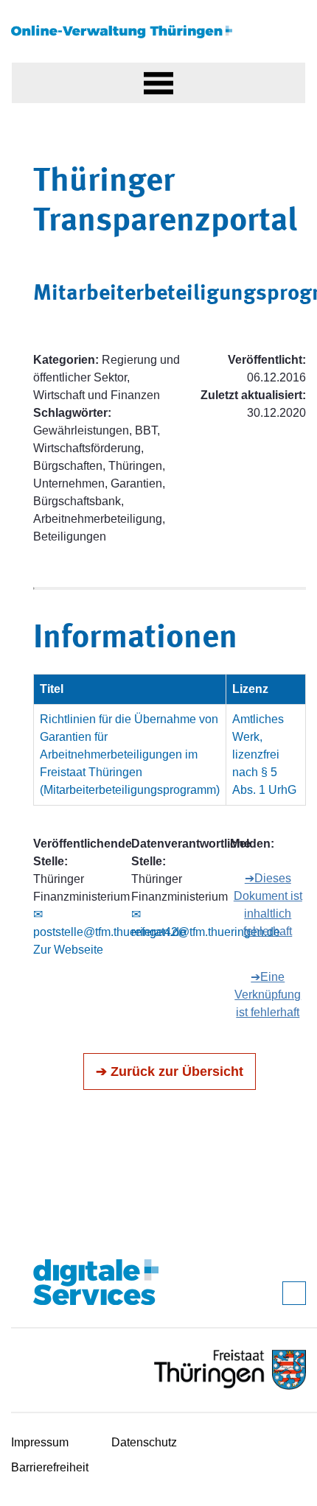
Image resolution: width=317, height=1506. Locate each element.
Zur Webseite (68, 949)
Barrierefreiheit (49, 1467)
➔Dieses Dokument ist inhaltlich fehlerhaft (268, 904)
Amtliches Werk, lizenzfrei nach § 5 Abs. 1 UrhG (264, 754)
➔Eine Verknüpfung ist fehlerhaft (267, 994)
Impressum (40, 1442)
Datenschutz (144, 1442)
